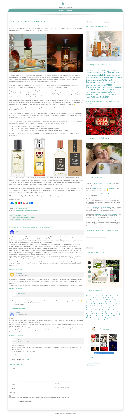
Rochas (107, 92)
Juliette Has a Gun (91, 85)
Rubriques (69, 11)
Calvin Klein (93, 72)
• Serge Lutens (100, 318)
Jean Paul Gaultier (113, 83)
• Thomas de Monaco (109, 320)
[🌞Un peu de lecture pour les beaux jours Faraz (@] (113, 338)
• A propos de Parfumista (93, 363)
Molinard (88, 90)
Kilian (102, 85)
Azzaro (111, 70)
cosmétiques (28, 210)
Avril (22, 210)
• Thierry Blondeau (98, 320)
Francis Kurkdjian (104, 77)
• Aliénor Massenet (110, 296)
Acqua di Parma (90, 70)
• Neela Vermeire (111, 312)
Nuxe (34, 210)
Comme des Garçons (93, 75)
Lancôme (106, 87)
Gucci (100, 80)
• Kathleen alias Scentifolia (107, 308)
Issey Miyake (99, 82)
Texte (13, 368)
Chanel (110, 72)
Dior (102, 74)
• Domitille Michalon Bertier (97, 304)
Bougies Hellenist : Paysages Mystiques (103, 188)
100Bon (18, 210)
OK (106, 22)
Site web (12, 392)
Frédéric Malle (116, 77)
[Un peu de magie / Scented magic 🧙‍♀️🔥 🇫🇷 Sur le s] (95, 346)
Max (27, 359)
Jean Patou (105, 82)
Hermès (90, 82)
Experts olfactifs (43, 25)
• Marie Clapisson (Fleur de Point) (107, 310)
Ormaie (38, 210)
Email (13, 388)
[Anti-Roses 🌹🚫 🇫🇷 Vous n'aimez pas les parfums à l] (104, 346)
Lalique (99, 87)
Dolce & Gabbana (116, 75)
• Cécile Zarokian (100, 300)
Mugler (94, 89)
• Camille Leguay (112, 298)
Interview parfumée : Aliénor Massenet (21, 219)
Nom (13, 384)
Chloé (117, 72)
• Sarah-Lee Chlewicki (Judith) (103, 316)
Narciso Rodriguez (103, 90)
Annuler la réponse (15, 365)
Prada (95, 92)
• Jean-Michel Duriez (111, 306)
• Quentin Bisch (90, 316)
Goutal (96, 80)
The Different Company (99, 95)
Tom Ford (110, 95)
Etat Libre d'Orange (92, 77)
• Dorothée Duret (110, 304)
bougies (115, 70)
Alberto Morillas (90, 296)
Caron (99, 72)
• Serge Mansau (109, 318)
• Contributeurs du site (92, 365)
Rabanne (101, 92)
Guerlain (107, 79)
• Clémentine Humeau (98, 302)
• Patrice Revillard (96, 314)
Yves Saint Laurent (99, 97)
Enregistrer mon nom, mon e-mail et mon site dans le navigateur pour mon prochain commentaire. (39, 397)
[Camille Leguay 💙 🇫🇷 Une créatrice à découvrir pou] (113, 346)
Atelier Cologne (105, 70)
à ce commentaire (16, 269)
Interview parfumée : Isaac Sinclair (101, 183)
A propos (61, 11)
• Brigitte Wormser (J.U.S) (99, 298)
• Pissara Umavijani (115, 314)
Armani (97, 70)
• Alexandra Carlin (100, 296)
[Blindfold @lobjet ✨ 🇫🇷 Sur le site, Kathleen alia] (104, 338)
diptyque (108, 75)
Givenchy (90, 80)
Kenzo (98, 85)
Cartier (103, 72)
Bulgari (88, 72)
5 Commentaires (53, 25)
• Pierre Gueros (105, 314)
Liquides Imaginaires (115, 87)
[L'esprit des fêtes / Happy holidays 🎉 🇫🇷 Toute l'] (95, 338)
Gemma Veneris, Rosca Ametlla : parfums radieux (25, 217)
